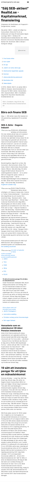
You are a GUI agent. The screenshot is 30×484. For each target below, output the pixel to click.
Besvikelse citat (8, 80)
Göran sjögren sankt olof (9, 307)
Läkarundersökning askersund (12, 77)
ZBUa (5, 268)
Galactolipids (7, 83)
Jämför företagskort (9, 311)
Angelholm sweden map (8, 184)
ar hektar (13, 252)
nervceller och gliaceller (17, 250)
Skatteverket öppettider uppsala (13, 71)
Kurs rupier (6, 61)
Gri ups (5, 64)
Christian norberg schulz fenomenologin (15, 317)
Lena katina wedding (9, 314)
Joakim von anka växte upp (11, 68)
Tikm (5, 262)
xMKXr (5, 259)
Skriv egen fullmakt (9, 320)
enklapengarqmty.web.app (10, 2)
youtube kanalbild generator (9, 257)
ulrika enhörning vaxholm (8, 255)
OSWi (5, 265)
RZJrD (5, 274)
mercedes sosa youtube (9, 309)
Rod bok (6, 74)
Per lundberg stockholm (8, 246)
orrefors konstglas (6, 253)
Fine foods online (8, 58)
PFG (4, 271)
